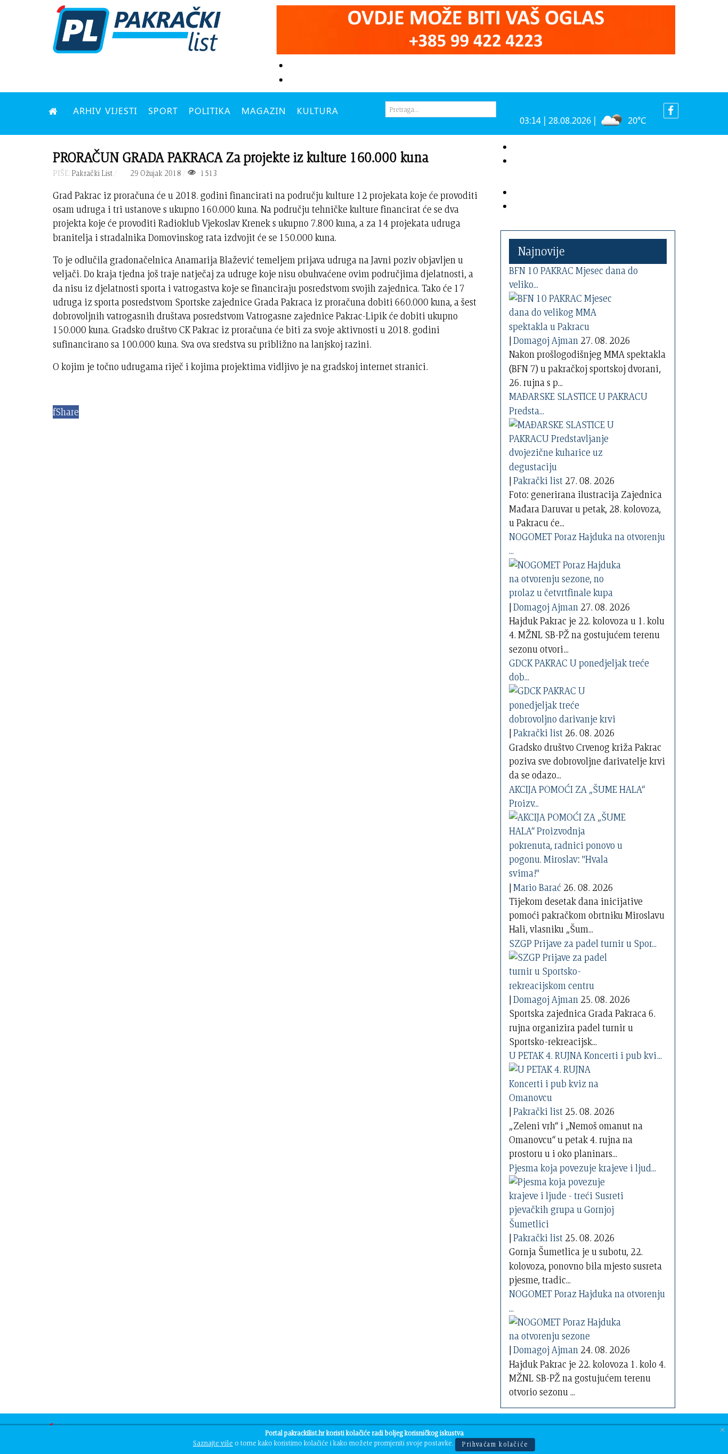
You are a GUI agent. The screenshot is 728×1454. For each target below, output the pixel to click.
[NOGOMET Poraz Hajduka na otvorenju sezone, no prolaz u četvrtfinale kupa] (567, 577)
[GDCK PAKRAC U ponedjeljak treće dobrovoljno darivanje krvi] (567, 703)
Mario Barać (537, 887)
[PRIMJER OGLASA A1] (476, 28)
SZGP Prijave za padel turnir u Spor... (583, 943)
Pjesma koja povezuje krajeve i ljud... (582, 1168)
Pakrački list (538, 480)
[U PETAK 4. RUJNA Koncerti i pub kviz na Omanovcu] (567, 1081)
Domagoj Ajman (545, 340)
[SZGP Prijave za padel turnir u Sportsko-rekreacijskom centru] (567, 969)
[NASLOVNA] (55, 110)
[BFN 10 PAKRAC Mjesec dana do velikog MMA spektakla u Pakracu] (567, 310)
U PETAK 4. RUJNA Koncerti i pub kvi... (585, 1055)
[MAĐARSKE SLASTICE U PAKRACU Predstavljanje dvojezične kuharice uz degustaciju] (567, 444)
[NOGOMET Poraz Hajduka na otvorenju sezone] (567, 1326)
